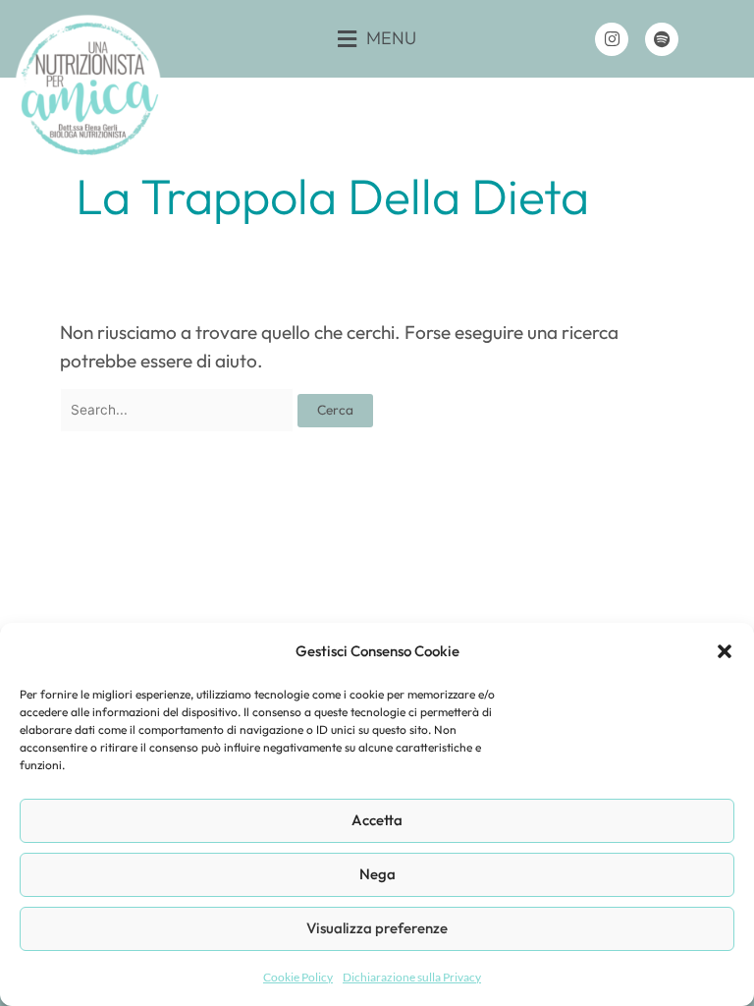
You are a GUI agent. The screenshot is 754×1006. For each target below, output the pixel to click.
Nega (377, 874)
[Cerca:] (179, 407)
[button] (724, 651)
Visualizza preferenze (377, 928)
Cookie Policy (298, 977)
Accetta (377, 819)
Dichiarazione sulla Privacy (412, 977)
